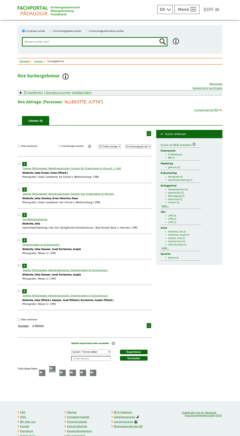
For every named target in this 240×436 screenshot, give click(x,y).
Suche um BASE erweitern (176, 144)
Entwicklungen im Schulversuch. (41, 244)
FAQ (22, 412)
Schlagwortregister (78, 416)
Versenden (133, 358)
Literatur (38, 61)
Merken (39, 325)
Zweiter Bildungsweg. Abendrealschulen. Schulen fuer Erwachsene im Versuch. (68, 193)
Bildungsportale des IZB (128, 426)
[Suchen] (163, 42)
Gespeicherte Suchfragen (207, 87)
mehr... (165, 206)
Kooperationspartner (79, 430)
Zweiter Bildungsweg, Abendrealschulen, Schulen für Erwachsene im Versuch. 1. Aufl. (72, 168)
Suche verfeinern (175, 134)
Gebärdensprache (124, 416)
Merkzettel (215, 83)
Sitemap (72, 412)
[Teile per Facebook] (42, 373)
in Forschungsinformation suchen (106, 31)
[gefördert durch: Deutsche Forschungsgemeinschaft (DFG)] (201, 413)
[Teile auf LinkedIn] (73, 373)
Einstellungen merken (72, 146)
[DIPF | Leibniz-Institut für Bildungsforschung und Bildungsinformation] (211, 9)
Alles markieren (29, 146)
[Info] (90, 146)
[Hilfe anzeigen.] (176, 42)
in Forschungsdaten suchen (67, 31)
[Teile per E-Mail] (83, 373)
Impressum (26, 430)
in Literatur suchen (35, 31)
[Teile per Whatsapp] (62, 373)
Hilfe (23, 416)
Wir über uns (27, 421)
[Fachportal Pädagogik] (49, 10)
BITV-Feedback (123, 412)
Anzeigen (23, 326)
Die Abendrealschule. (35, 219)
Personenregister (77, 421)
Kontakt (24, 426)
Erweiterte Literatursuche (58, 92)
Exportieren (134, 352)
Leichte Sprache (123, 421)
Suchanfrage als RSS (206, 109)
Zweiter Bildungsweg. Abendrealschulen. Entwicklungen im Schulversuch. (65, 270)
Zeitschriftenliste (77, 426)
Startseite (24, 61)
